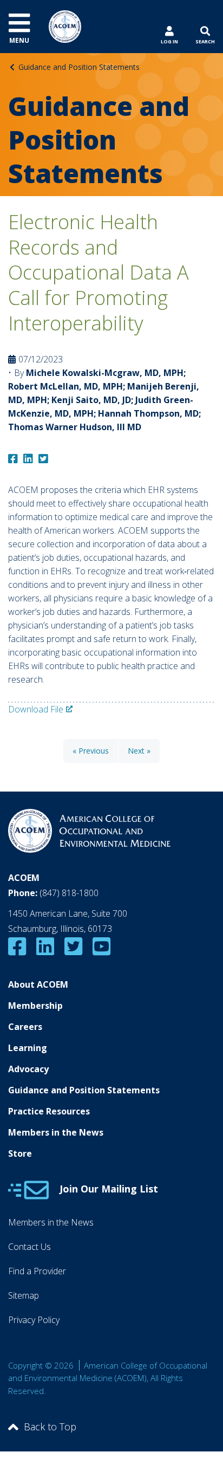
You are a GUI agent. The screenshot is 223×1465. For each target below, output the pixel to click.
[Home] (65, 25)
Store (20, 1153)
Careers (25, 1027)
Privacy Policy (34, 1320)
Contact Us (29, 1247)
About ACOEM (38, 984)
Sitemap (23, 1295)
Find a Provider (37, 1271)
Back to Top (50, 1426)
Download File (35, 709)
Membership (35, 1006)
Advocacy (28, 1069)
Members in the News (55, 1132)
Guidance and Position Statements (79, 67)
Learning (27, 1048)
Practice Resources (49, 1111)
